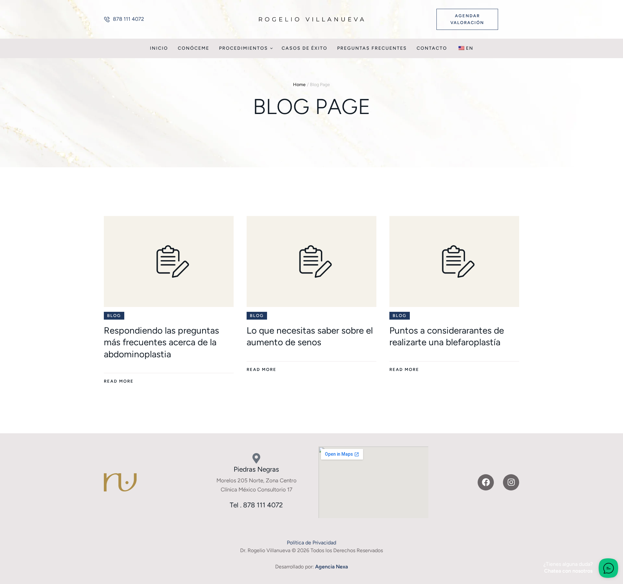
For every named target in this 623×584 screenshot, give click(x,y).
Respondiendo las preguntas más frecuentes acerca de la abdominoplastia (161, 342)
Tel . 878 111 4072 (256, 505)
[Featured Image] (169, 261)
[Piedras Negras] (256, 458)
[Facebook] (486, 482)
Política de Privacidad (311, 543)
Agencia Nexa (331, 567)
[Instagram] (511, 482)
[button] (124, 19)
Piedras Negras (256, 469)
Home (299, 84)
